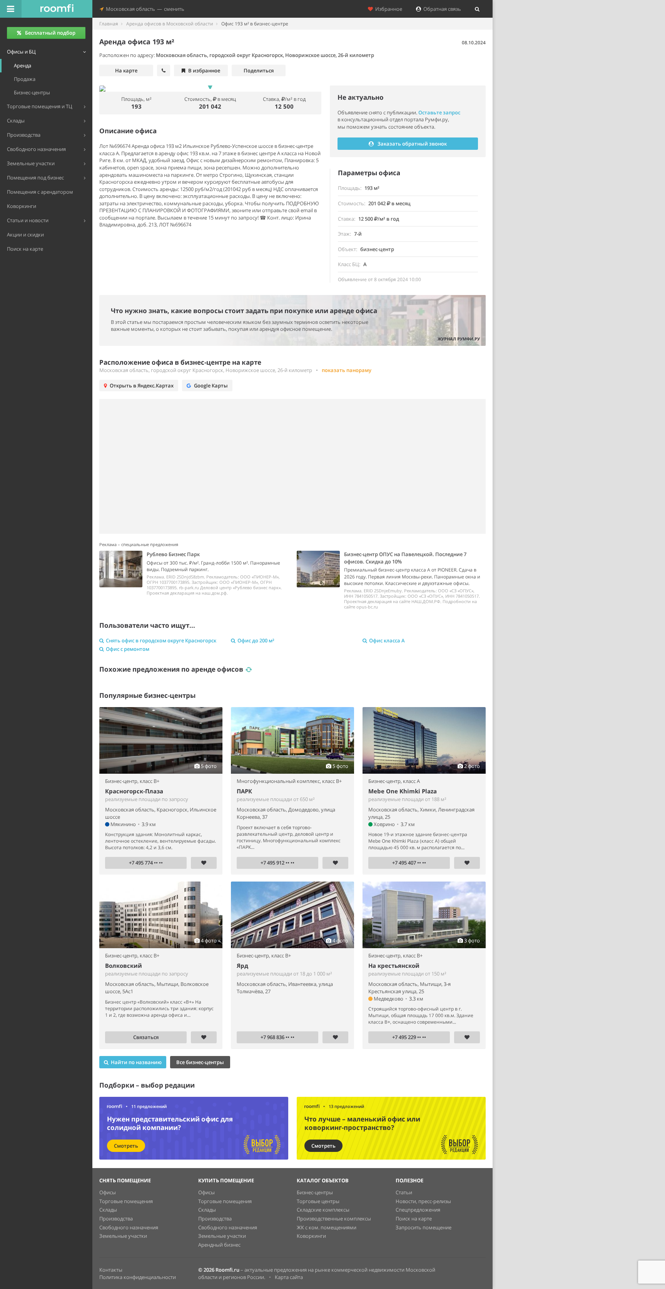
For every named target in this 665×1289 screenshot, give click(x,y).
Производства (116, 1218)
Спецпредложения (418, 1209)
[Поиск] (477, 9)
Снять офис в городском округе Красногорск (161, 640)
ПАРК (244, 791)
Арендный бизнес (219, 1244)
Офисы (107, 1192)
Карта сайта (289, 1277)
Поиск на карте (414, 1218)
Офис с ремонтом (127, 648)
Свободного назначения (128, 1227)
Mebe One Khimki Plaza (402, 791)
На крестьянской (393, 965)
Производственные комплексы (334, 1218)
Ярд (242, 965)
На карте (126, 70)
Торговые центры (318, 1201)
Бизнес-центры (315, 1192)
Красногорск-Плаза (134, 791)
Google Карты (211, 385)
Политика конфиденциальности (137, 1277)
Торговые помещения (126, 1201)
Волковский (123, 965)
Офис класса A (387, 640)
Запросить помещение (423, 1227)
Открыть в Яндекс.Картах (142, 385)
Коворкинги (311, 1235)
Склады (108, 1209)
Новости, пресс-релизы (423, 1201)
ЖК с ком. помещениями (326, 1227)
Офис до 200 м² (255, 640)
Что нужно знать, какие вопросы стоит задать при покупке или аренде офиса (244, 310)
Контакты (110, 1269)
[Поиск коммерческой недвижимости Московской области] (57, 9)
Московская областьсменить (144, 8)
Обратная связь (441, 8)
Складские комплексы (323, 1209)
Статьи (404, 1192)
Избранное (387, 8)
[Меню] (11, 9)
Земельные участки (123, 1235)
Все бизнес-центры (200, 1062)
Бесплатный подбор (50, 32)
